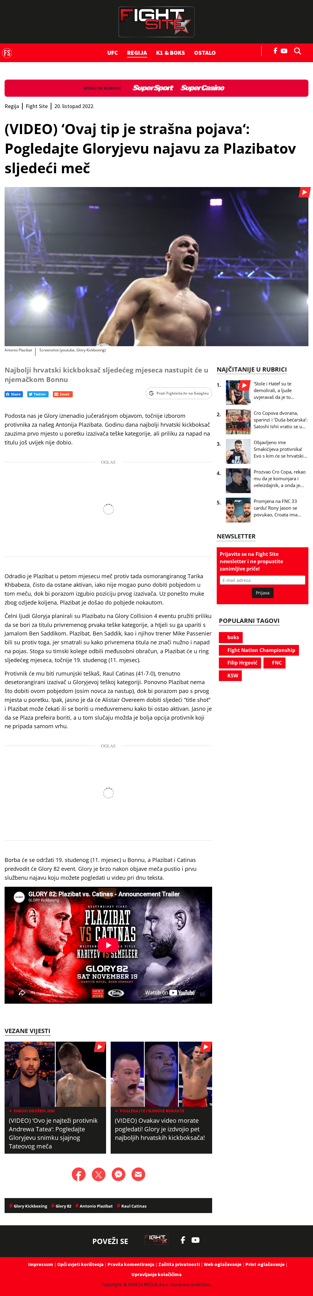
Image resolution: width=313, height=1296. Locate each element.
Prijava (263, 593)
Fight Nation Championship (260, 650)
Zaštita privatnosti (179, 1264)
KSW (232, 675)
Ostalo (205, 52)
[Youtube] (286, 50)
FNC (276, 662)
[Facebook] (276, 50)
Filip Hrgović (241, 662)
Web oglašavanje (222, 1264)
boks (232, 637)
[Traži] (296, 50)
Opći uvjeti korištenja (80, 1264)
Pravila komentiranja (131, 1264)
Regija (137, 52)
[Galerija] (156, 266)
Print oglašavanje (265, 1264)
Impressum (40, 1264)
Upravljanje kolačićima (156, 1274)
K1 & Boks (170, 52)
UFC (112, 52)
